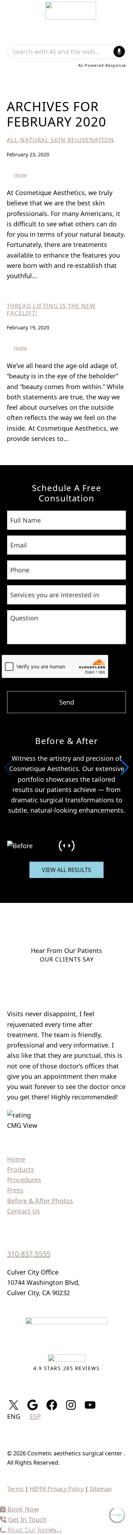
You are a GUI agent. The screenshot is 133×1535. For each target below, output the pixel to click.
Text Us (73, 1528)
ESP (35, 1416)
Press (15, 1190)
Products (20, 1169)
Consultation (27, 1528)
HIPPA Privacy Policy (57, 1489)
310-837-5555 (28, 1254)
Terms (15, 1489)
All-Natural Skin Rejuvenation (60, 140)
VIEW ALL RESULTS (66, 870)
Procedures (24, 1179)
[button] (124, 767)
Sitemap (101, 1489)
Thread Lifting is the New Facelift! (51, 309)
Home (20, 175)
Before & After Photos (40, 1200)
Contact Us (23, 1211)
